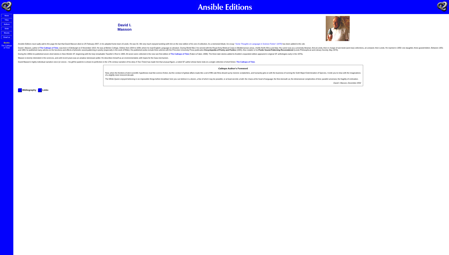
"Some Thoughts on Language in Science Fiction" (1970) (258, 44)
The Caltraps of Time (6, 47)
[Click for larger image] (338, 28)
